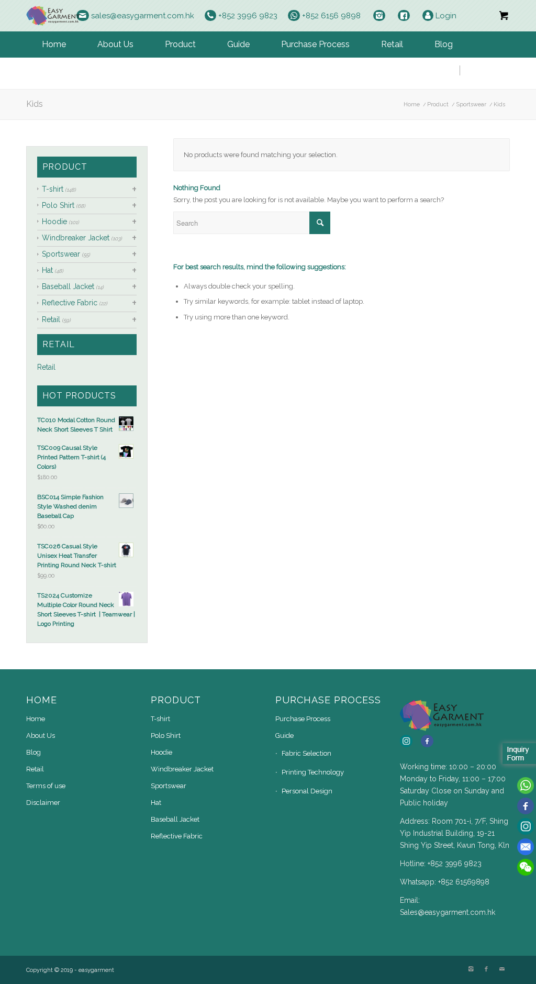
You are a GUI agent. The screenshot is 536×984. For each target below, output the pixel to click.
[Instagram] (470, 969)
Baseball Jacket (68, 286)
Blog (33, 752)
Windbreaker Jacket (75, 238)
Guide (284, 735)
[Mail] (502, 969)
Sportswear (471, 104)
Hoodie (54, 221)
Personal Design (307, 791)
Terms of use (45, 786)
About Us (40, 735)
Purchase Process (302, 719)
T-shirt (52, 189)
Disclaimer (43, 802)
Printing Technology (313, 772)
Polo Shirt (58, 205)
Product (438, 104)
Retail (51, 319)
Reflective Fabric (69, 302)
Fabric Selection (306, 753)
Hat (47, 270)
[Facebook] (486, 969)
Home (412, 104)
